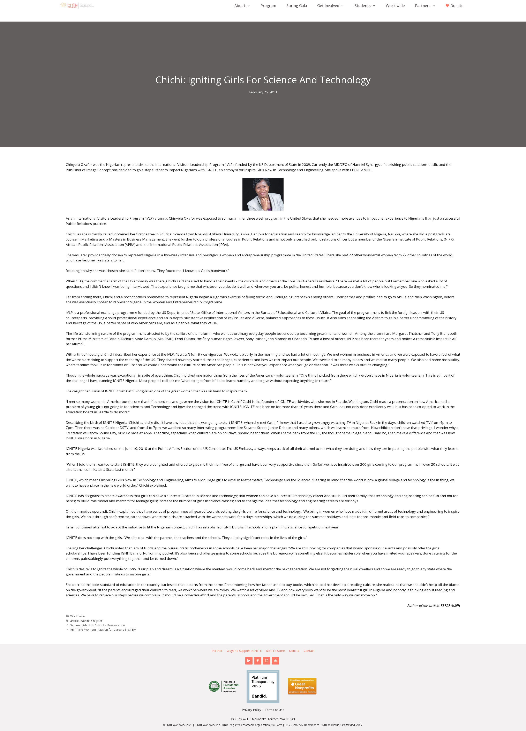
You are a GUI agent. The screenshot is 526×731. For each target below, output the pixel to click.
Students (363, 5)
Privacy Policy (251, 710)
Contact (309, 651)
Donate (294, 651)
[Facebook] (257, 661)
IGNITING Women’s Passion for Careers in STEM (103, 629)
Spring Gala (296, 5)
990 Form (276, 725)
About (239, 5)
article (74, 621)
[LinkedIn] (249, 661)
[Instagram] (266, 661)
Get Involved (328, 5)
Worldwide (395, 5)
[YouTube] (275, 661)
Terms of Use (274, 710)
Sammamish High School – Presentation (97, 625)
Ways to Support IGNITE (244, 651)
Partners (422, 5)
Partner (217, 651)
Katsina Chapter (91, 621)
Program (268, 5)
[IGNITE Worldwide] (78, 5)
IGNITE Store (275, 651)
